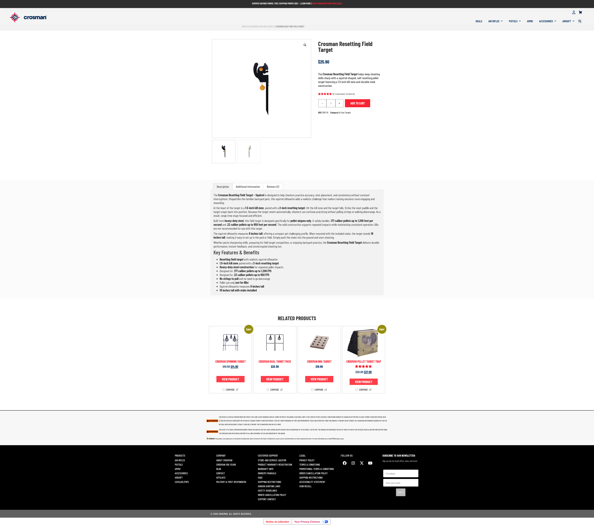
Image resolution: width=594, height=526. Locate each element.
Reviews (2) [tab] (273, 186)
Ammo (530, 21)
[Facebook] (345, 463)
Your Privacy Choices (307, 521)
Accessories (546, 21)
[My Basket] (580, 13)
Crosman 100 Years (226, 464)
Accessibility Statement (312, 482)
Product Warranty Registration (275, 464)
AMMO (177, 469)
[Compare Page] (237, 390)
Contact (220, 473)
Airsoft (566, 21)
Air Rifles (493, 21)
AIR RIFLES (180, 460)
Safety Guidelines (267, 490)
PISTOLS (179, 464)
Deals (479, 21)
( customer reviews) (344, 93)
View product (230, 379)
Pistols (513, 21)
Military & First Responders (231, 482)
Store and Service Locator (272, 460)
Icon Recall (305, 486)
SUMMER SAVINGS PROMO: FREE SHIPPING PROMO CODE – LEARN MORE (281, 3)
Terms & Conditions (309, 464)
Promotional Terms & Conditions (316, 469)
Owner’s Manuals (267, 473)
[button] (580, 21)
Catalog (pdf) (182, 482)
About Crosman (224, 460)
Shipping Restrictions (269, 482)
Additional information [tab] (248, 186)
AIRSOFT (179, 477)
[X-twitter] (362, 463)
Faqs (260, 477)
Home (244, 26)
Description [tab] (223, 186)
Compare (230, 389)
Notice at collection (277, 521)
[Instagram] (353, 463)
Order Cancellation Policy (272, 494)
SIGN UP (401, 492)
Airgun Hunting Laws (269, 486)
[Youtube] (370, 463)
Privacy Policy (306, 460)
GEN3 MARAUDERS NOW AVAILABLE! (327, 3)
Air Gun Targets (267, 26)
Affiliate (221, 477)
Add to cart (357, 103)
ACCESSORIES (181, 473)
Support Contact (267, 499)
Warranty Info (265, 469)
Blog (218, 469)
